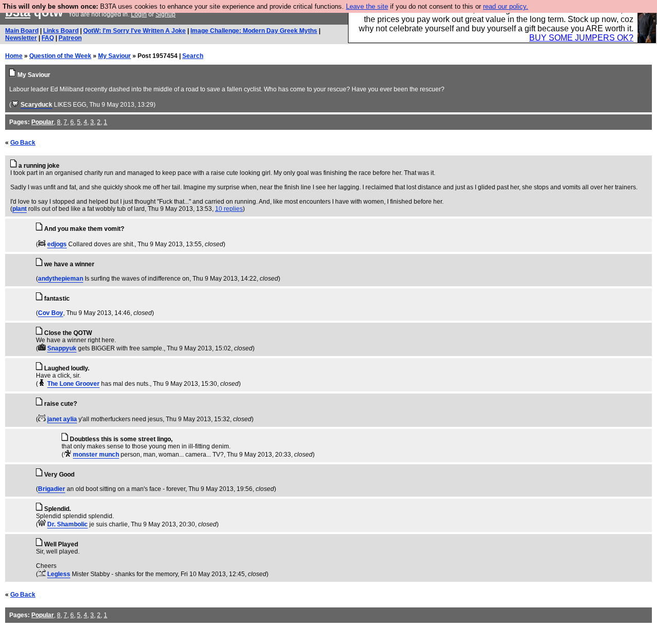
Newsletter (21, 38)
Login (139, 14)
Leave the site (367, 6)
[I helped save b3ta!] (15, 104)
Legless (58, 574)
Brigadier (51, 489)
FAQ (48, 38)
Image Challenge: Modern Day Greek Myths (253, 30)
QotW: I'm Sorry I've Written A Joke (134, 30)
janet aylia (62, 419)
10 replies (229, 208)
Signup (166, 14)
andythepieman (60, 278)
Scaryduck (36, 104)
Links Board (61, 30)
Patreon (70, 38)
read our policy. (505, 6)
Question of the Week (60, 56)
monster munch (96, 454)
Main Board (21, 30)
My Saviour (114, 56)
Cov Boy (50, 313)
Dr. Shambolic (67, 524)
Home (14, 56)
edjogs (57, 244)
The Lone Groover (73, 383)
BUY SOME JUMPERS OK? (581, 37)
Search (192, 56)
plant (19, 208)
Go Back (22, 142)
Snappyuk (61, 348)
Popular (42, 122)
